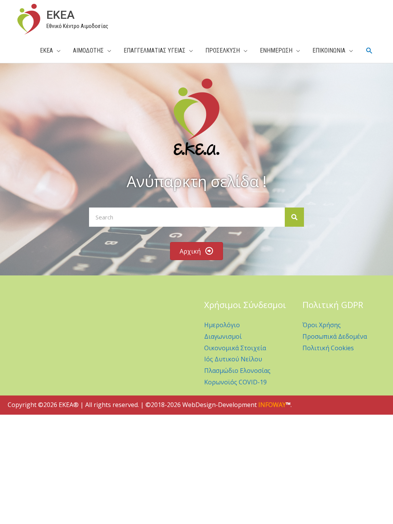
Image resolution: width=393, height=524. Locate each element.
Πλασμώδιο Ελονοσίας (237, 370)
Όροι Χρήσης (321, 325)
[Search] (294, 217)
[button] (369, 51)
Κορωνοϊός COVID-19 (235, 382)
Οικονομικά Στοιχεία (235, 348)
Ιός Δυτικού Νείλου (233, 359)
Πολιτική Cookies (328, 348)
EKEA (60, 14)
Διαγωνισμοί (223, 336)
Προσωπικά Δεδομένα (334, 336)
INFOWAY (272, 404)
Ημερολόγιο (222, 325)
